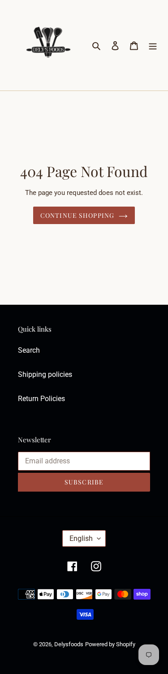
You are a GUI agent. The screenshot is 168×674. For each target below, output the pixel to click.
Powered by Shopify (110, 644)
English (81, 538)
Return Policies (41, 398)
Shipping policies (45, 374)
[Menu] (152, 45)
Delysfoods (68, 644)
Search (29, 350)
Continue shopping (77, 215)
